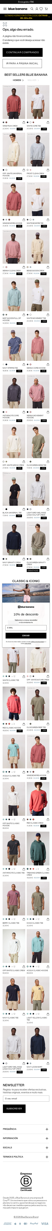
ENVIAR (26, 636)
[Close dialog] (47, 586)
